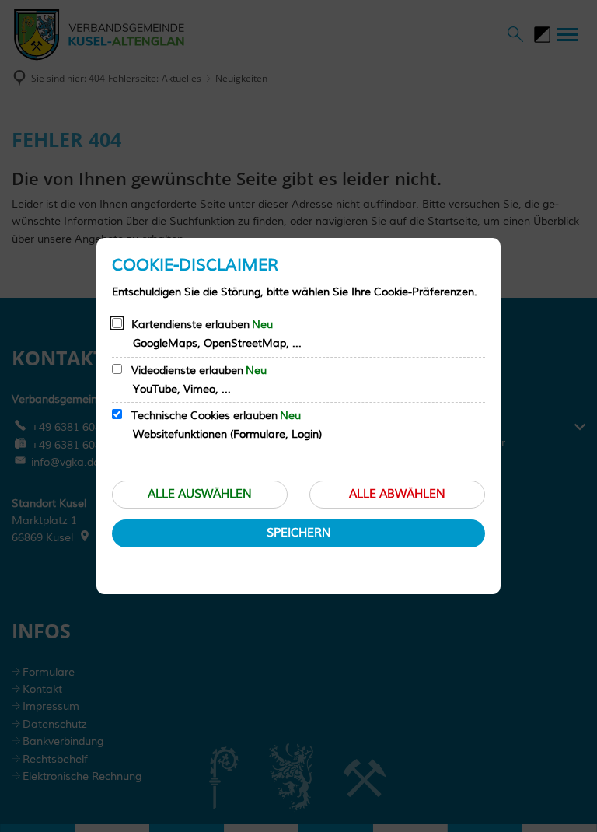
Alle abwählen (397, 494)
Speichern (299, 533)
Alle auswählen (200, 494)
